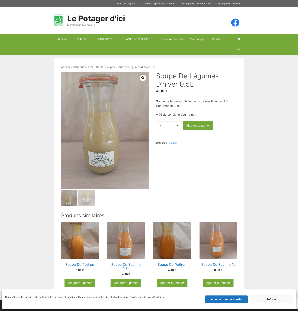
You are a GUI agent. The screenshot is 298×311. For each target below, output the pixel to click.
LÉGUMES (79, 39)
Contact (216, 39)
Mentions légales (126, 3)
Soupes (110, 67)
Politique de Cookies (229, 3)
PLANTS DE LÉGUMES (136, 39)
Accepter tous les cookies (226, 299)
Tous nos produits (172, 39)
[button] (143, 78)
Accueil (62, 39)
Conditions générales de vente (158, 3)
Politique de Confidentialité (196, 3)
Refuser (271, 299)
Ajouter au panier (198, 125)
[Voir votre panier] (239, 39)
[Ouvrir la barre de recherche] (239, 49)
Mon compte (197, 39)
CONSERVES (104, 39)
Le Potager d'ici (96, 18)
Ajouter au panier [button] (80, 283)
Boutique (78, 67)
